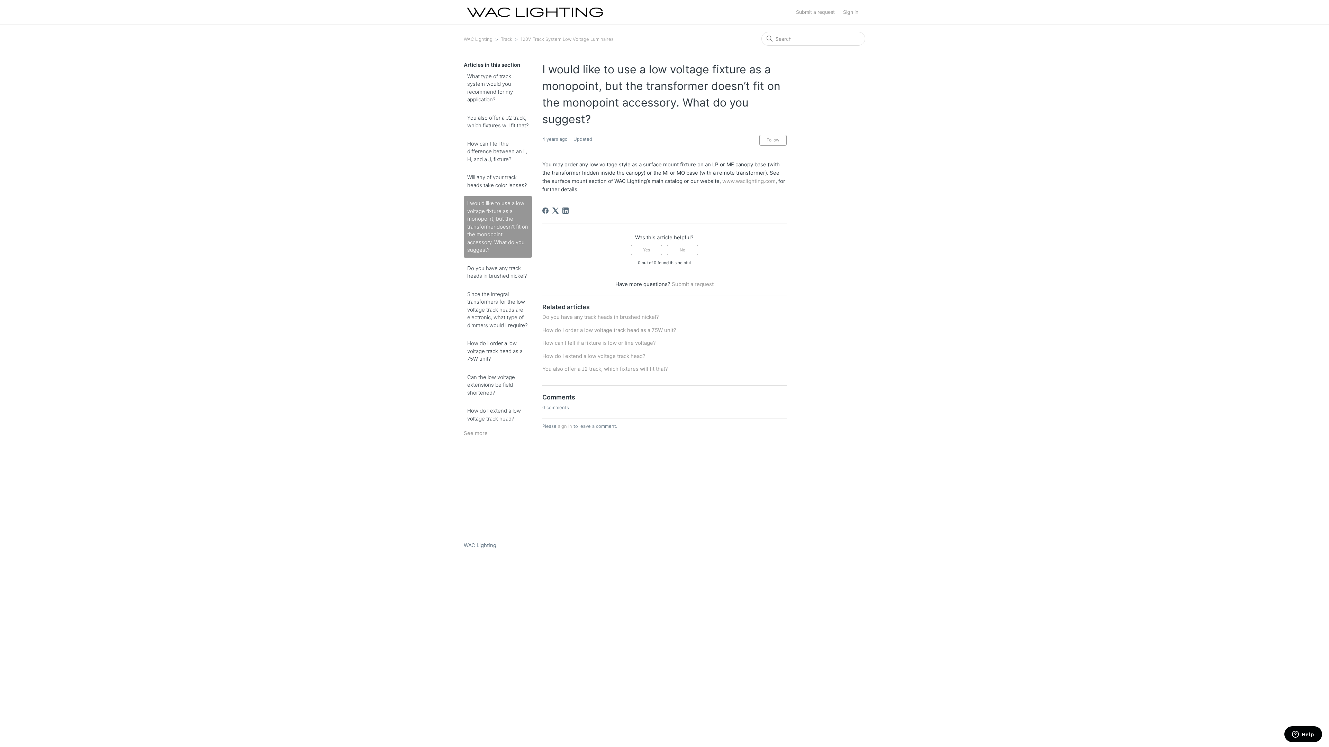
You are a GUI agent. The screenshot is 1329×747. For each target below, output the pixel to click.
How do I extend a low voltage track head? (494, 414)
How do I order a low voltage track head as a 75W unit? (495, 351)
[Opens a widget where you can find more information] (1303, 735)
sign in (565, 426)
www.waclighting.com (749, 181)
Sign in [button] (850, 12)
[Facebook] (545, 211)
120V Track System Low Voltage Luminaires (567, 39)
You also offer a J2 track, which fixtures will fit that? (497, 121)
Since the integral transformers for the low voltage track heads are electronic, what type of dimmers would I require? (497, 310)
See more (476, 433)
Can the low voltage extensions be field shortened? (491, 385)
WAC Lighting (478, 39)
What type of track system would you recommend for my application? (490, 88)
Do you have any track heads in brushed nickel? (497, 272)
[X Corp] (555, 211)
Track (506, 39)
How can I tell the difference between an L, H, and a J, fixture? (497, 151)
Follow (773, 139)
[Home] (535, 12)
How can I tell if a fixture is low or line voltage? (599, 343)
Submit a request (815, 12)
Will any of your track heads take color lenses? (497, 181)
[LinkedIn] (565, 211)
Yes (646, 249)
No (682, 249)
